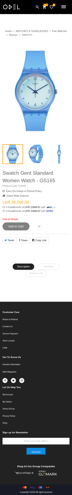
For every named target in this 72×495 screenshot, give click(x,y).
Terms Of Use (9, 409)
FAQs (5, 423)
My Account (8, 394)
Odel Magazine (9, 372)
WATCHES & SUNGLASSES (32, 31)
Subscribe (36, 452)
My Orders (7, 402)
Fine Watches (59, 31)
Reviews (48, 266)
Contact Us (8, 326)
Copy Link (41, 240)
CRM (5, 348)
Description (23, 266)
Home (8, 31)
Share (24, 240)
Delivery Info (36, 273)
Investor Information (11, 364)
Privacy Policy (9, 416)
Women (13, 34)
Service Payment (10, 334)
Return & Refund (10, 319)
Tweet (10, 240)
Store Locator (9, 341)
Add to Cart (16, 226)
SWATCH (27, 34)
